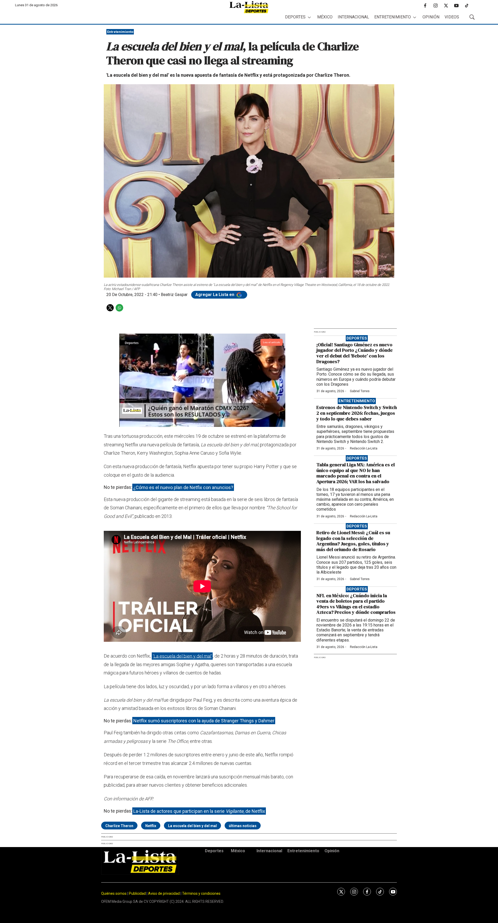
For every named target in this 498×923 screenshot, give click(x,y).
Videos (452, 17)
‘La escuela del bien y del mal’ (182, 656)
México (325, 17)
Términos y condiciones (201, 893)
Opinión (431, 17)
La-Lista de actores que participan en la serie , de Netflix (199, 811)
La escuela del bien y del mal (192, 826)
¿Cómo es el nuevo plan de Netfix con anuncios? (183, 487)
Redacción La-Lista (363, 448)
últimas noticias (243, 826)
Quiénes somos (114, 893)
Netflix (150, 826)
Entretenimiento (392, 17)
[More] (309, 17)
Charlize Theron (119, 826)
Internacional (353, 17)
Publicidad (138, 893)
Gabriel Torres (360, 391)
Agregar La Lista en (215, 294)
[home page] (249, 7)
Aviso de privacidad (164, 893)
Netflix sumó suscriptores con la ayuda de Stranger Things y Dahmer (203, 720)
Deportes (295, 17)
